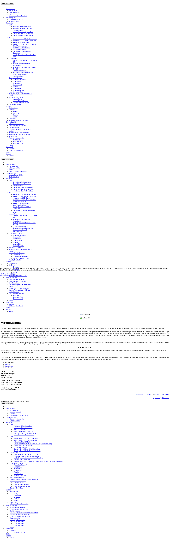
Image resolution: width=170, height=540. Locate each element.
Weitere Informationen (7, 275)
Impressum (18, 275)
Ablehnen (11, 273)
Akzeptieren (4, 273)
